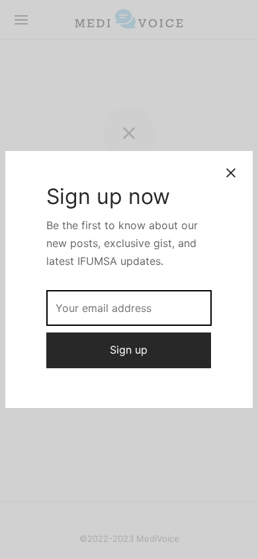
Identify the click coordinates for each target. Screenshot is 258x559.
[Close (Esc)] (231, 173)
